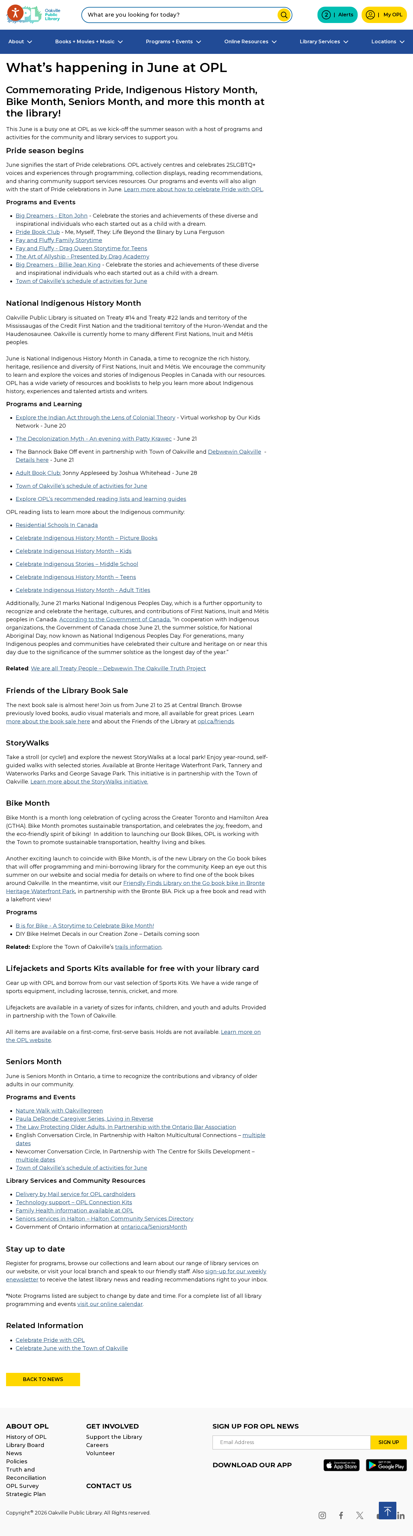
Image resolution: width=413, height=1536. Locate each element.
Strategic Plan (26, 1494)
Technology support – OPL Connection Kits (74, 1202)
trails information (138, 947)
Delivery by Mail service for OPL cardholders (75, 1194)
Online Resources (246, 41)
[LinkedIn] (401, 1515)
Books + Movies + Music (85, 41)
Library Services (320, 41)
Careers (97, 1445)
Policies (16, 1461)
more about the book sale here (48, 721)
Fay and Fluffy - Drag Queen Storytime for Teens (81, 248)
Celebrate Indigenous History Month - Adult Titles (83, 590)
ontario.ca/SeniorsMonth (154, 1227)
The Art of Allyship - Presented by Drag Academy (82, 256)
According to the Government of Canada (114, 619)
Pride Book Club (38, 232)
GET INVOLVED (112, 1426)
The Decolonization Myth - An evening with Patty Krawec (94, 439)
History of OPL (26, 1437)
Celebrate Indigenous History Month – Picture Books (87, 538)
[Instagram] (322, 1515)
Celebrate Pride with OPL (50, 1340)
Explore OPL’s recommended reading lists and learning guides (101, 499)
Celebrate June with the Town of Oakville (72, 1348)
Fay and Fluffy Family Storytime (59, 240)
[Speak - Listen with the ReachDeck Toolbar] (15, 13)
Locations (384, 41)
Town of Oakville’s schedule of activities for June (81, 281)
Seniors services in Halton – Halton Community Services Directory (104, 1218)
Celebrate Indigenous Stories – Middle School (77, 564)
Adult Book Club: (38, 473)
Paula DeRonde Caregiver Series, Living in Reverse (84, 1119)
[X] (360, 1515)
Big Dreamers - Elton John (52, 215)
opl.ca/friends (216, 721)
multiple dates (35, 1159)
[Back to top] (387, 1510)
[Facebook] (341, 1515)
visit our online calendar (110, 1304)
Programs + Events (169, 41)
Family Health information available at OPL (74, 1210)
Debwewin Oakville (234, 452)
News (14, 1453)
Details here (32, 460)
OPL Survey (22, 1486)
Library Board (25, 1445)
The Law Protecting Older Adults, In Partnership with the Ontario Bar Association (126, 1127)
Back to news (43, 1379)
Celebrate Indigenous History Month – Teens (76, 577)
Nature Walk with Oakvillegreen (59, 1110)
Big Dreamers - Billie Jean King (58, 264)
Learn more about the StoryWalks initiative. (89, 781)
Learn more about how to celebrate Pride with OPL (193, 189)
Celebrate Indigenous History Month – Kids (74, 551)
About (16, 41)
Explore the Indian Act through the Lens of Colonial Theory (95, 417)
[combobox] (186, 15)
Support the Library (114, 1437)
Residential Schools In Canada (57, 525)
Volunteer (100, 1453)
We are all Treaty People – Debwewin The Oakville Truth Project (118, 668)
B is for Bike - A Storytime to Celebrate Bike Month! (85, 926)
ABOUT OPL (27, 1426)
